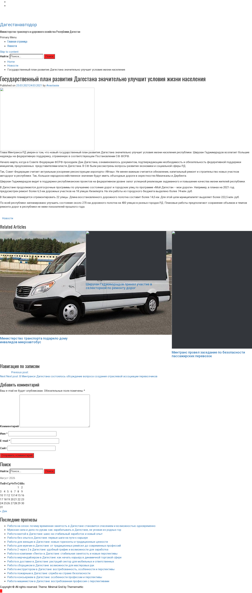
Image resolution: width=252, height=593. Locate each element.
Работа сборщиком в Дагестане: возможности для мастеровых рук (50, 565)
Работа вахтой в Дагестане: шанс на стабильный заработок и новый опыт (55, 534)
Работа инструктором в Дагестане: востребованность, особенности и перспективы (61, 569)
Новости (12, 46)
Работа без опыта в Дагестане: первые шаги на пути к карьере (47, 537)
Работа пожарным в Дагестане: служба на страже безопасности (48, 573)
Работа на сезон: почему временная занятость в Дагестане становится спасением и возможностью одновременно (81, 526)
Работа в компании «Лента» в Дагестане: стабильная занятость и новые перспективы (62, 553)
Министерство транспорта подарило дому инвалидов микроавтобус (34, 340)
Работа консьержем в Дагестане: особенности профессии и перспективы (54, 577)
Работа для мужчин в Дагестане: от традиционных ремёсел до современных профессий (64, 545)
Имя (4, 433)
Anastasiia (52, 85)
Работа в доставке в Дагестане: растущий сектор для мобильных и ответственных (60, 561)
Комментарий (9, 426)
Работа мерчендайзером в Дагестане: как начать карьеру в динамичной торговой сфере (64, 557)
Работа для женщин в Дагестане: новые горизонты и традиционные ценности (57, 541)
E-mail (5, 440)
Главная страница (17, 41)
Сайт (3, 448)
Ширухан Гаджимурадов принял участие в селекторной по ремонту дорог (119, 286)
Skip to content (9, 51)
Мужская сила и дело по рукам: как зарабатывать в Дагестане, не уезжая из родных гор (64, 529)
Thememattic (75, 587)
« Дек (3, 511)
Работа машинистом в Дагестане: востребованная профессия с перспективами (58, 581)
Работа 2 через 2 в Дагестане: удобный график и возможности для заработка (57, 549)
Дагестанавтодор (18, 24)
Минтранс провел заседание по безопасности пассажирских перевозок (208, 354)
